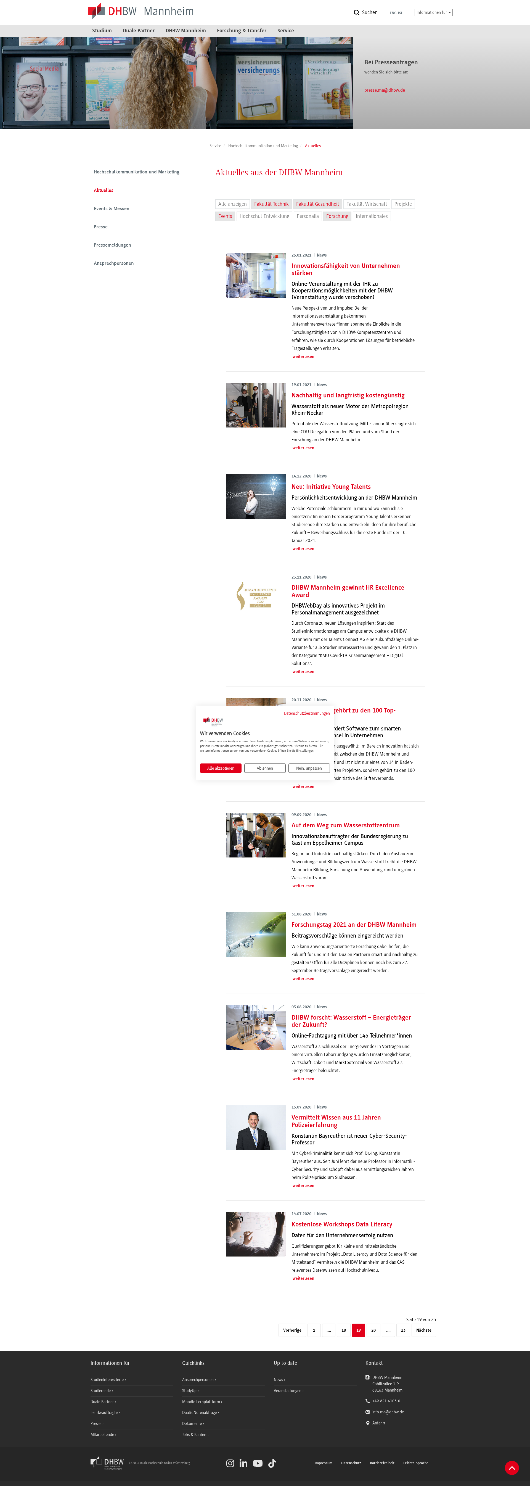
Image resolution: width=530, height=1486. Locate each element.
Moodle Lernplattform (201, 1401)
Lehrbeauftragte (105, 1412)
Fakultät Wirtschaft (366, 204)
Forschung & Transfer (241, 31)
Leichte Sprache (415, 1463)
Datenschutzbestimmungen (307, 713)
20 (373, 1330)
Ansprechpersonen (114, 263)
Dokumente (192, 1423)
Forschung (337, 216)
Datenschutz (351, 1463)
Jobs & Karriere (195, 1434)
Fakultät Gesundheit (317, 204)
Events (225, 216)
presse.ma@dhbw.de (384, 90)
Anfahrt (378, 1423)
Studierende (101, 1390)
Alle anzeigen (232, 204)
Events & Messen (111, 209)
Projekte (403, 204)
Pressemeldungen (112, 245)
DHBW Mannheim (186, 31)
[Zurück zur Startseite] (109, 1468)
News (278, 1379)
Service (285, 31)
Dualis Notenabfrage (200, 1412)
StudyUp (190, 1390)
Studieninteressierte (108, 1379)
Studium (102, 31)
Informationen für (432, 12)
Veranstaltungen (287, 1390)
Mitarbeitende (103, 1434)
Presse (101, 227)
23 (403, 1330)
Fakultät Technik (271, 204)
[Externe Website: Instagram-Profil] (230, 1463)
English (397, 13)
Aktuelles (103, 190)
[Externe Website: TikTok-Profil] (272, 1463)
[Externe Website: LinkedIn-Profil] (243, 1463)
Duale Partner (139, 31)
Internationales (372, 216)
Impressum (323, 1463)
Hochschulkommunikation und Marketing (136, 172)
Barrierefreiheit (382, 1463)
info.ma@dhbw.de (388, 1412)
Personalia (308, 216)
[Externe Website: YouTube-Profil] (258, 1463)
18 (343, 1330)
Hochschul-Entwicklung (264, 216)
